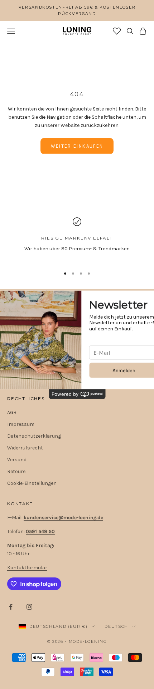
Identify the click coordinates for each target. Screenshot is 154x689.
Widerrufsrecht (25, 448)
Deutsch (116, 626)
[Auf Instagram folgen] (29, 606)
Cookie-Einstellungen (32, 483)
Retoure (16, 471)
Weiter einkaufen (77, 146)
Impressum (20, 424)
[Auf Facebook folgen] (10, 606)
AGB (11, 412)
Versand (17, 460)
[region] (77, 239)
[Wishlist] (117, 31)
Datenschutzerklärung (34, 436)
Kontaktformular (27, 568)
